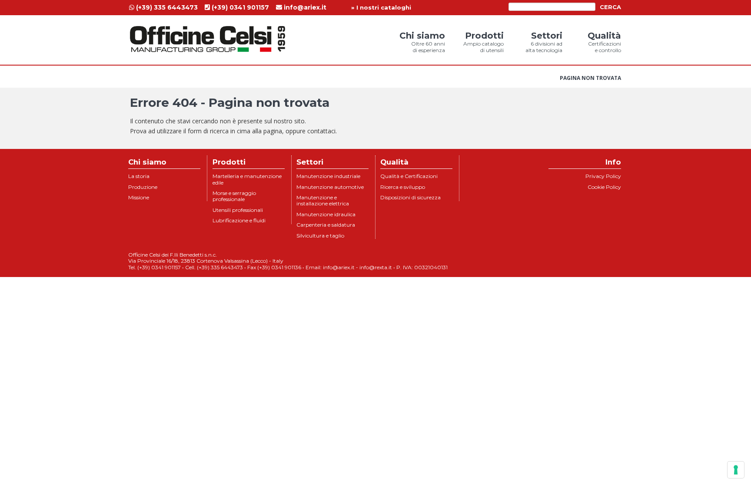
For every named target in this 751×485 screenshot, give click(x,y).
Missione (138, 197)
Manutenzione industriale (328, 176)
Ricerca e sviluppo (402, 187)
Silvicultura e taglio (320, 235)
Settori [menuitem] (543, 41)
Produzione (142, 187)
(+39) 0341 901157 (239, 7)
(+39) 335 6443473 (166, 7)
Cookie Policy (604, 187)
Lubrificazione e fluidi (239, 220)
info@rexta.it (375, 267)
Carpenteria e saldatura (325, 224)
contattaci (321, 131)
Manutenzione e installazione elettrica (322, 200)
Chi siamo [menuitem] (422, 41)
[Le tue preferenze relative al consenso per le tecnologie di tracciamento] (736, 470)
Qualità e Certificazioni (409, 176)
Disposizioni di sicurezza (410, 197)
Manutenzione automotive (330, 187)
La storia (139, 176)
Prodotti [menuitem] (483, 41)
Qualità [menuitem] (604, 41)
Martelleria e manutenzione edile (247, 179)
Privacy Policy (603, 176)
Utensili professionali (238, 210)
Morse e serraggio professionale (234, 196)
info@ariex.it (304, 7)
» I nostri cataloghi (381, 7)
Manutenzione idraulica (326, 214)
